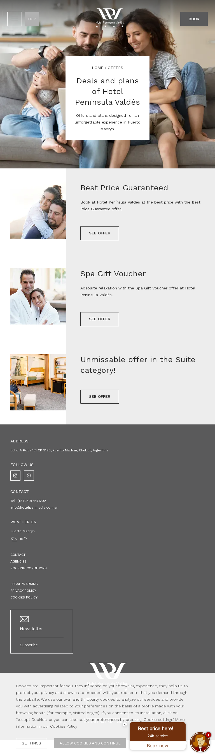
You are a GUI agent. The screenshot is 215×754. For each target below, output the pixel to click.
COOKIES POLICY (24, 597)
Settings (31, 743)
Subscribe (29, 645)
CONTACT (17, 555)
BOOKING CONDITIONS (28, 568)
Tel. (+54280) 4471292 (28, 501)
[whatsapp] (29, 475)
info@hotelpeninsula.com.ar (34, 507)
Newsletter (31, 628)
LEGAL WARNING (24, 584)
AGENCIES (18, 561)
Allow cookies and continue (90, 743)
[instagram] (15, 475)
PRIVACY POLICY (23, 591)
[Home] (110, 19)
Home (97, 67)
